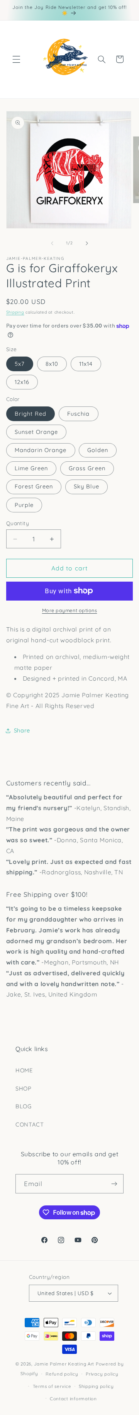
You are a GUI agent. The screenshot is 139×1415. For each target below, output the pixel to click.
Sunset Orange (36, 431)
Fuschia (78, 413)
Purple (24, 505)
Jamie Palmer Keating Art (64, 1364)
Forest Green (34, 486)
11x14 (86, 363)
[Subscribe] (114, 1183)
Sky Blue (86, 486)
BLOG (23, 1106)
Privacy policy (102, 1374)
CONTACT (29, 1124)
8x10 (52, 363)
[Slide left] (52, 243)
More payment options (69, 610)
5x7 (20, 363)
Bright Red (31, 413)
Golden (97, 450)
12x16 (22, 382)
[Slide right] (86, 243)
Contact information (73, 1398)
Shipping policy (96, 1386)
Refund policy (62, 1374)
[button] (16, 59)
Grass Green (87, 468)
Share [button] (22, 730)
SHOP (23, 1088)
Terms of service (52, 1386)
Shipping (15, 312)
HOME (24, 1070)
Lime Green (31, 468)
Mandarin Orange (41, 450)
